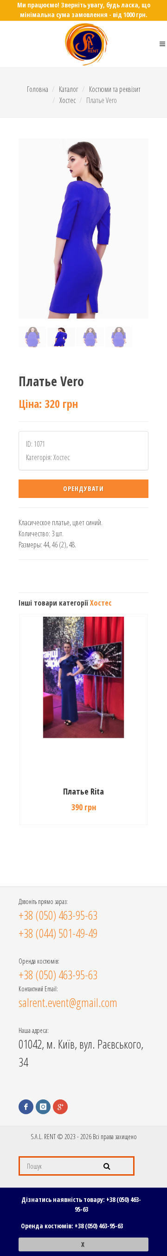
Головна (37, 89)
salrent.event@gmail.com (68, 1002)
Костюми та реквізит (115, 89)
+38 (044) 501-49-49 (58, 933)
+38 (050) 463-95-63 (99, 1225)
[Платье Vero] (83, 229)
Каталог (68, 89)
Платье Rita (83, 791)
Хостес (67, 100)
